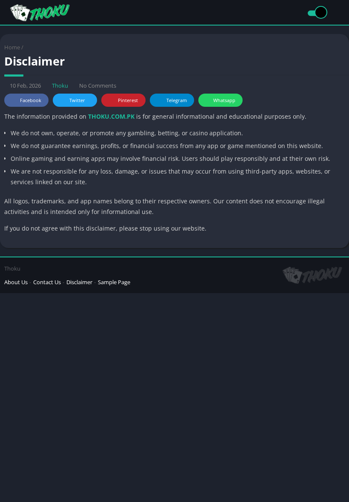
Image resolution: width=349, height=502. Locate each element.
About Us (16, 282)
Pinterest (128, 100)
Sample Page (114, 282)
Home (12, 47)
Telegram (176, 100)
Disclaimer (79, 282)
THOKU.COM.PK (111, 116)
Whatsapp (224, 100)
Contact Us (47, 282)
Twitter (77, 100)
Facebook (30, 100)
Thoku (60, 85)
